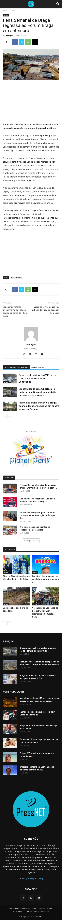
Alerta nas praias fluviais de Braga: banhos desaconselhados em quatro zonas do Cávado (39, 406)
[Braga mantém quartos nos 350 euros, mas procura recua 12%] (10, 679)
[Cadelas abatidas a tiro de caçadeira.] (16, 596)
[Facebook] (15, 42)
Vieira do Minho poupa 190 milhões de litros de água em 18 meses (45, 310)
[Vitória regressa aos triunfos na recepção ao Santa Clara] (10, 530)
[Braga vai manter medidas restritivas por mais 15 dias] (10, 729)
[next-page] (9, 416)
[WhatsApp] (28, 42)
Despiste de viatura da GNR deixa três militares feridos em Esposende (37, 378)
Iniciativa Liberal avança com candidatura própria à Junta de (45, 579)
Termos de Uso (32, 911)
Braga (6, 396)
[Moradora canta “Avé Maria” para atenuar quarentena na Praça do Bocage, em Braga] (10, 702)
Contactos (45, 911)
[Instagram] (25, 354)
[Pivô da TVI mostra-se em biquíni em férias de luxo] (10, 757)
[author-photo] (31, 340)
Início (5, 10)
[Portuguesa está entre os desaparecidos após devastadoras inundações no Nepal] (10, 665)
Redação (9, 35)
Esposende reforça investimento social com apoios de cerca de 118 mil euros (15, 311)
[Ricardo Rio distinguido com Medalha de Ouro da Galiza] (16, 564)
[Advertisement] (31, 102)
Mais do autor (37, 368)
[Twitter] (21, 42)
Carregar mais (30, 540)
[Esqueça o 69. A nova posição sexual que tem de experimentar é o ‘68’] (10, 743)
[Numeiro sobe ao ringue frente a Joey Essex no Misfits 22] (10, 715)
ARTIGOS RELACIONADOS (16, 368)
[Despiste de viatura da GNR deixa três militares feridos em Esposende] (10, 378)
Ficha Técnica (18, 911)
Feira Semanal (16, 277)
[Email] (35, 42)
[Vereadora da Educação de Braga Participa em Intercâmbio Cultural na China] (45, 596)
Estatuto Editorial (45, 908)
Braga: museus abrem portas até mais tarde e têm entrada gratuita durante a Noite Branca (37, 392)
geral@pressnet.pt (35, 878)
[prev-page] (4, 416)
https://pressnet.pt (31, 349)
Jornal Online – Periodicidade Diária (21, 908)
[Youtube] (43, 354)
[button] (5, 4)
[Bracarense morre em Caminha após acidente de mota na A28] (10, 770)
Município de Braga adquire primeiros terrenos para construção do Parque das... (37, 515)
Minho (12, 10)
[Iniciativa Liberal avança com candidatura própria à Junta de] (45, 564)
